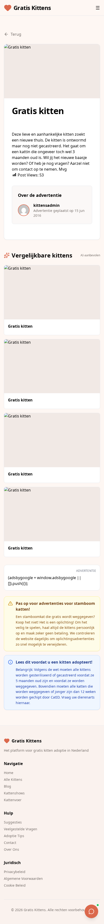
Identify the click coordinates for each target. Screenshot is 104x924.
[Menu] (97, 7)
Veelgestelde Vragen (20, 829)
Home (8, 772)
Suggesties (13, 822)
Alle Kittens (13, 779)
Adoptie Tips (14, 835)
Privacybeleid (14, 871)
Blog (7, 786)
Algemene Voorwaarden (23, 878)
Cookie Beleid (15, 885)
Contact (10, 842)
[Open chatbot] (91, 911)
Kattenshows (14, 793)
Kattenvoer (13, 800)
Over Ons (11, 849)
